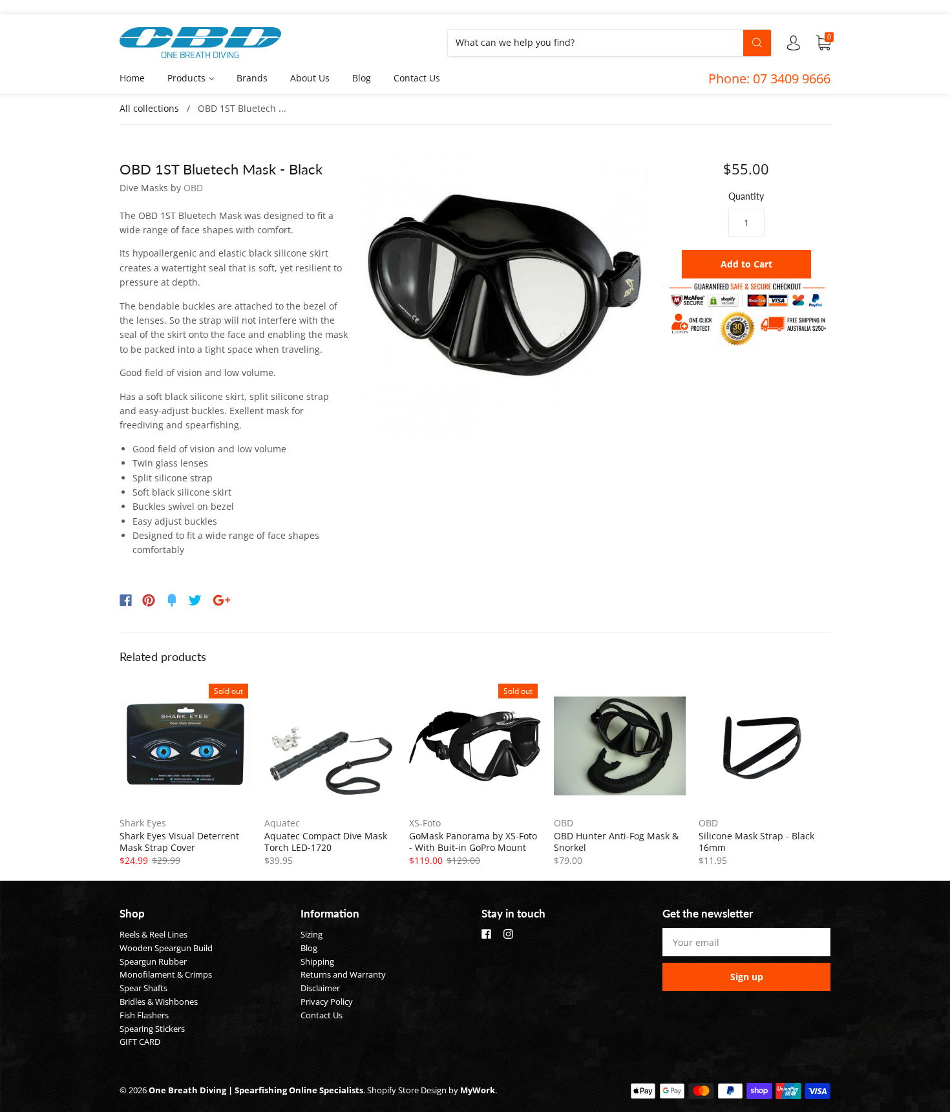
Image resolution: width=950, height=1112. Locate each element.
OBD (193, 188)
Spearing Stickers (152, 1028)
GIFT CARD (140, 1041)
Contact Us (417, 78)
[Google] (222, 600)
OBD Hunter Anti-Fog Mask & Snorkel (616, 842)
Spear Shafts (143, 988)
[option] (505, 291)
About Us (310, 78)
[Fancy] (172, 600)
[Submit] (757, 43)
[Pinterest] (148, 600)
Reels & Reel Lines (153, 934)
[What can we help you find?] (609, 42)
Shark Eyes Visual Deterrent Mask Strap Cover (179, 842)
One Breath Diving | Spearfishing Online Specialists (256, 1090)
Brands (252, 78)
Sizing (311, 934)
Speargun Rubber (153, 961)
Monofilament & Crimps (166, 974)
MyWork (477, 1090)
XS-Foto (425, 823)
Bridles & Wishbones (159, 1001)
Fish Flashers (144, 1015)
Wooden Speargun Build (166, 948)
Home (132, 78)
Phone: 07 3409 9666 (769, 78)
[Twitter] (195, 600)
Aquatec (282, 823)
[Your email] (746, 942)
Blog (361, 78)
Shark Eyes (143, 823)
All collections (149, 108)
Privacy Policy (327, 1001)
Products (187, 78)
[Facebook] (125, 600)
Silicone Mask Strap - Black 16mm (756, 842)
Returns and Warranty (343, 974)
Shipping (317, 961)
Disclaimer (320, 988)
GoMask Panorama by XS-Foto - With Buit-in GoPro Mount (473, 842)
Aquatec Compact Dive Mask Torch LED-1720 (325, 842)
